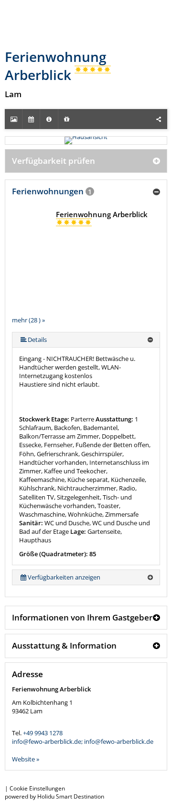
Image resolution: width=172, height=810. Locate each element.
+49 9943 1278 (43, 733)
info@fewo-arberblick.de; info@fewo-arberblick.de (82, 741)
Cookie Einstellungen (37, 788)
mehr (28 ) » (28, 320)
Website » (25, 759)
